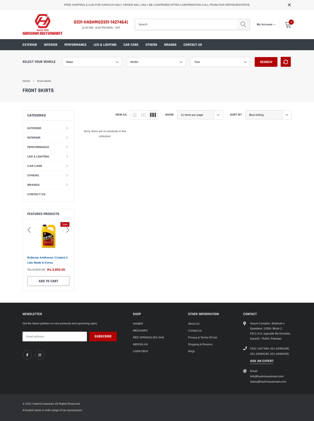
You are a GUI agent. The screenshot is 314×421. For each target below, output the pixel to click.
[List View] (134, 114)
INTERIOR (50, 44)
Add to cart (48, 281)
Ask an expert (262, 361)
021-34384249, (259, 353)
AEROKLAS (140, 344)
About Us (194, 323)
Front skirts (44, 81)
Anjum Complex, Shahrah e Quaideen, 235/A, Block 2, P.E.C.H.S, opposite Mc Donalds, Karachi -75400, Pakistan (270, 331)
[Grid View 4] (153, 114)
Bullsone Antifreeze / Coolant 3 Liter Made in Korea (47, 260)
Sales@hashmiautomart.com (268, 381)
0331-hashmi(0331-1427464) (101, 22)
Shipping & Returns (200, 344)
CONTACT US (192, 44)
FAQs (191, 351)
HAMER (138, 323)
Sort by (236, 114)
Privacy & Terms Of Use (202, 337)
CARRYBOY (140, 351)
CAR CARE (131, 44)
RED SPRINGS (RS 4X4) (148, 337)
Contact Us (195, 330)
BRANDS (170, 44)
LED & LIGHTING (105, 44)
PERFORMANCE (75, 44)
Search (266, 62)
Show (169, 114)
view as (121, 114)
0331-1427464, (259, 348)
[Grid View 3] (143, 114)
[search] (243, 24)
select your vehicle (39, 61)
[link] (27, 354)
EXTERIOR (30, 44)
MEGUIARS (140, 330)
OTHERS (151, 44)
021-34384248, (279, 348)
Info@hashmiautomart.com (267, 376)
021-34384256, (279, 353)
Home (26, 81)
